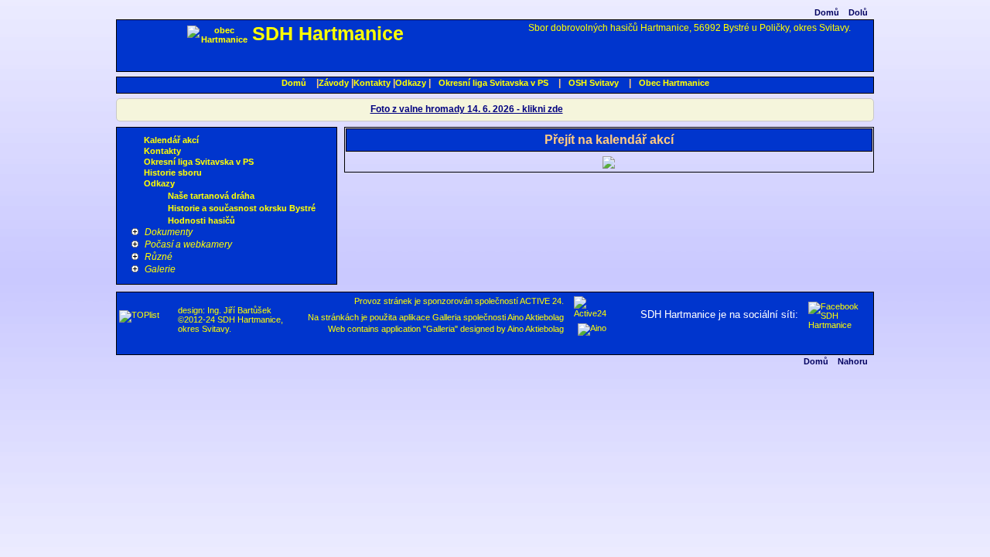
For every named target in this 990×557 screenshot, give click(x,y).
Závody (334, 82)
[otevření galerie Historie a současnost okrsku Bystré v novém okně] (159, 209)
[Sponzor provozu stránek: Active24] (590, 313)
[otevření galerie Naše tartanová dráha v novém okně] (159, 196)
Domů (826, 12)
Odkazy (410, 82)
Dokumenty (169, 232)
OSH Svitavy (593, 82)
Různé (158, 256)
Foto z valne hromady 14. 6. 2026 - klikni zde (466, 109)
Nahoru (853, 361)
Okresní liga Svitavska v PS (493, 82)
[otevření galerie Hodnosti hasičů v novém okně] (159, 221)
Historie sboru (173, 172)
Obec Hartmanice (674, 82)
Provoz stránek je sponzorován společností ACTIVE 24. (459, 301)
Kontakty (372, 82)
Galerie (160, 269)
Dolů (858, 12)
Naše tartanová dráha (211, 195)
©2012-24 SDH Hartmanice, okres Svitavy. (230, 324)
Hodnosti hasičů (201, 220)
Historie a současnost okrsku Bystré (242, 208)
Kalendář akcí (171, 140)
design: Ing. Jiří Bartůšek (224, 310)
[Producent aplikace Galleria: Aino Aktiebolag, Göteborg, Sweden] (592, 328)
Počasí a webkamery (188, 244)
